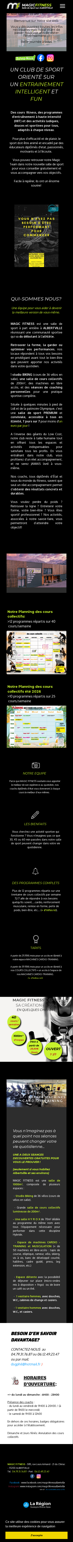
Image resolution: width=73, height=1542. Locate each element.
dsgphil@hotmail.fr (55, 1490)
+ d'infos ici (48, 910)
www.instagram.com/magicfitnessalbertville (42, 1486)
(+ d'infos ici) (35, 978)
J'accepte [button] (37, 1535)
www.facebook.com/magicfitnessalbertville (43, 1482)
